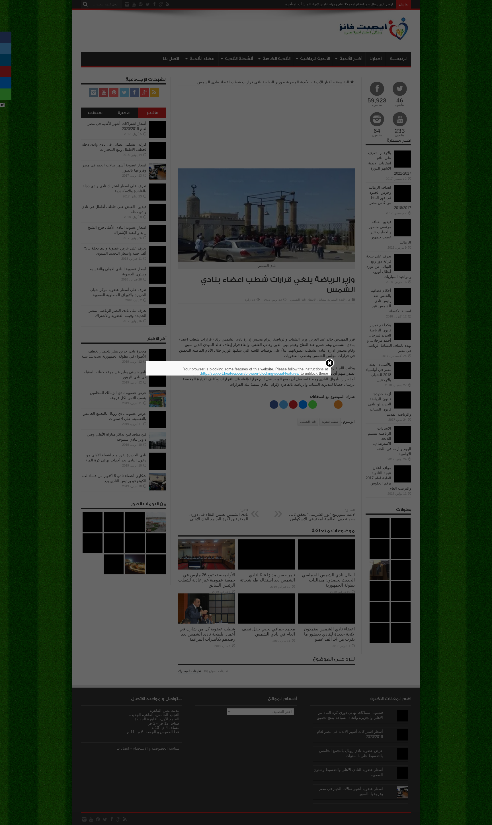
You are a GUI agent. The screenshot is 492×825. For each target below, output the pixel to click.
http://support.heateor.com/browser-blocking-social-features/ (250, 373)
